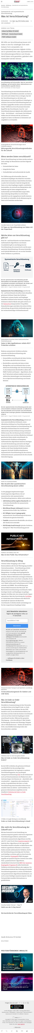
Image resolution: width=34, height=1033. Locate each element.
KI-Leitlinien (21, 1014)
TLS (19, 774)
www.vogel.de (21, 1024)
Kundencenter (5, 1012)
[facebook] (2, 1031)
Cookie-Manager (8, 1010)
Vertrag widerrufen (25, 1010)
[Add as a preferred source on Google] (17, 1007)
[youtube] (23, 1003)
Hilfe (17, 1010)
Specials (3, 5)
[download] (27, 1031)
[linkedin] (17, 1031)
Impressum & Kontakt (11, 1014)
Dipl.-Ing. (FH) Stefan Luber (20, 21)
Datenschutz (7, 304)
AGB (14, 1010)
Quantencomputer (23, 841)
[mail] (22, 1031)
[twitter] (7, 1031)
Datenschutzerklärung (12, 644)
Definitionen (8, 5)
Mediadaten (13, 1012)
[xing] (12, 1031)
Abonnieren (17, 626)
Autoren (26, 1014)
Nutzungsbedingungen (12, 640)
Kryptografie (14, 856)
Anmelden (30, 1)
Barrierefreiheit (28, 1012)
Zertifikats (28, 596)
